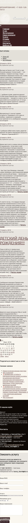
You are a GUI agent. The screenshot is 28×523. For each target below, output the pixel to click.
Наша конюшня (9, 35)
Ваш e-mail (4, 483)
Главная (6, 29)
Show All (6, 56)
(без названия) (8, 372)
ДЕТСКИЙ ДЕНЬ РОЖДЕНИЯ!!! (14, 240)
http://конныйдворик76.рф (14, 445)
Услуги (5, 37)
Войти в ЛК (7, 45)
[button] (4, 521)
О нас (5, 31)
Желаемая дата (5, 498)
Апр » (7, 356)
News (4, 58)
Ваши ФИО (3, 478)
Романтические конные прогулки (14, 371)
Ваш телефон (4, 488)
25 (14, 352)
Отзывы (6, 39)
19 (1, 352)
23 (9, 352)
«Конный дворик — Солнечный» (11, 436)
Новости (6, 41)
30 (9, 354)
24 (12, 352)
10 (12, 348)
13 (3, 350)
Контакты (6, 43)
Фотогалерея (8, 33)
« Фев (2, 356)
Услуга (2, 493)
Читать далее (23, 192)
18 (14, 350)
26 (1, 354)
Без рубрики (7, 60)
